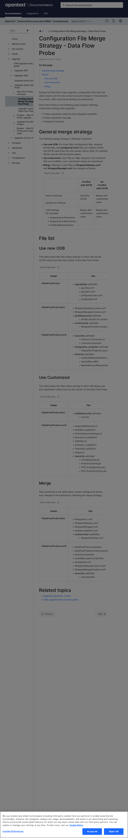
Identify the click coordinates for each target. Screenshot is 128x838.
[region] (64, 824)
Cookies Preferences (12, 831)
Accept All (92, 831)
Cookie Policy (76, 825)
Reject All (113, 831)
